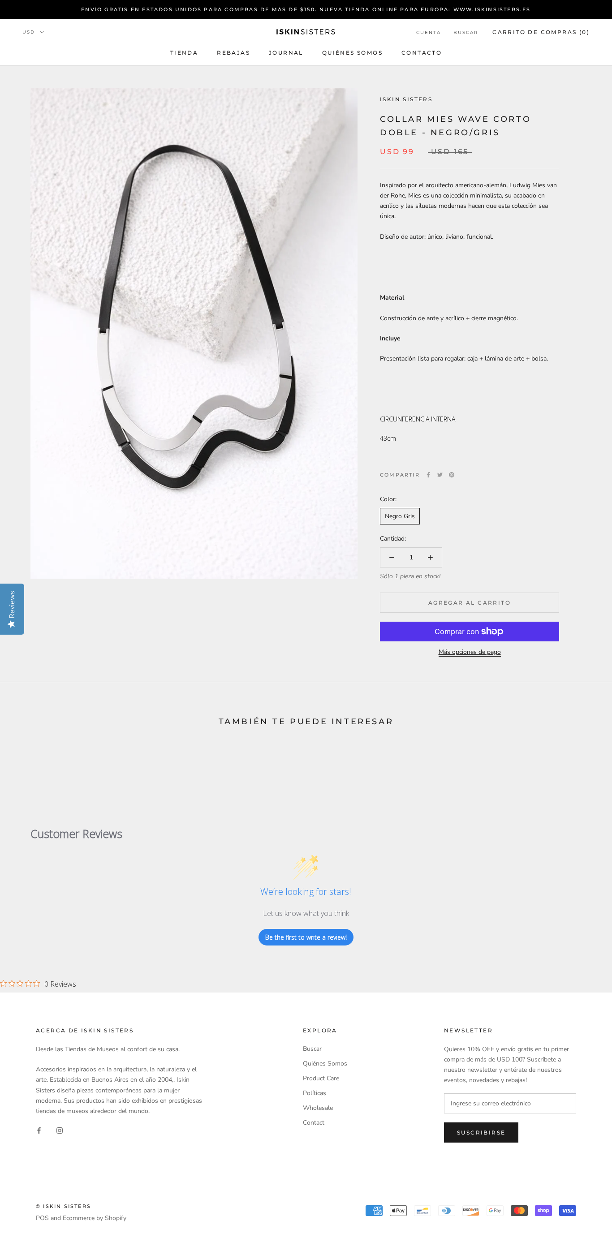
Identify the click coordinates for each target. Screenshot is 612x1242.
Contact (313, 1122)
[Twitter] (440, 474)
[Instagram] (59, 1130)
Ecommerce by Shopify (94, 1218)
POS (42, 1218)
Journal (286, 52)
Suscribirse (481, 1132)
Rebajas (233, 52)
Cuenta (428, 32)
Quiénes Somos (352, 52)
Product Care (321, 1078)
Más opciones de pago (470, 652)
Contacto (421, 52)
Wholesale (318, 1108)
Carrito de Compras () (541, 32)
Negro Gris (400, 516)
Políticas (314, 1093)
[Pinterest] (451, 474)
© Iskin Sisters (63, 1206)
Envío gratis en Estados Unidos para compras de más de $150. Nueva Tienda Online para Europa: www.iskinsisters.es (305, 9)
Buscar (465, 32)
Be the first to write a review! (306, 937)
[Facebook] (428, 474)
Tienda (184, 52)
